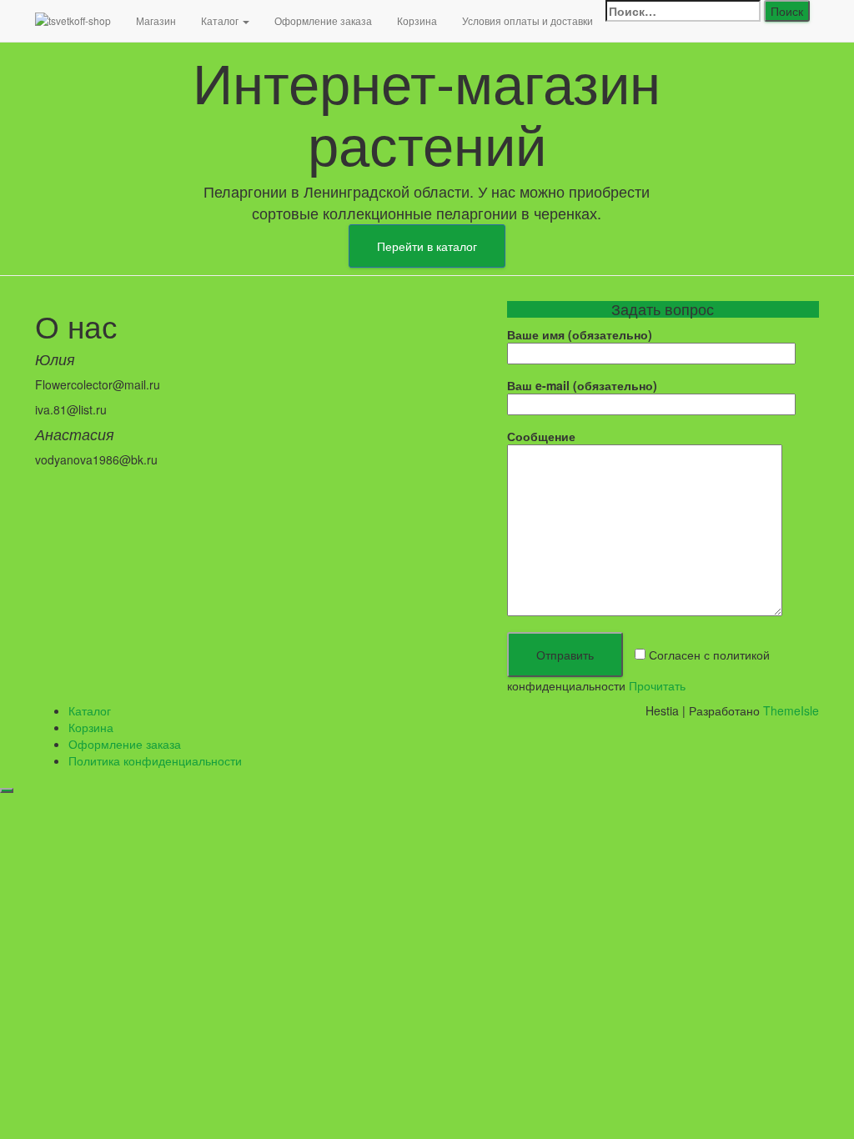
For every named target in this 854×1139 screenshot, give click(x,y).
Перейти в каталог (427, 246)
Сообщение (541, 436)
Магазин (156, 20)
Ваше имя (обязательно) (579, 334)
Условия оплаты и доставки (527, 20)
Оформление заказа (323, 20)
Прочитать (657, 685)
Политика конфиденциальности (155, 760)
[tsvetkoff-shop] (73, 21)
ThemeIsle (791, 710)
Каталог (221, 20)
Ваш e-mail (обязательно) (582, 385)
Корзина (417, 20)
